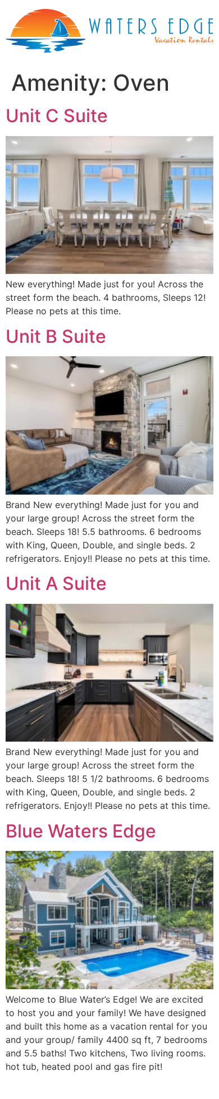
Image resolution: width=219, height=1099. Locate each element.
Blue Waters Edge (81, 831)
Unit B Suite (56, 336)
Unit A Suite (56, 583)
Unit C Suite (57, 116)
